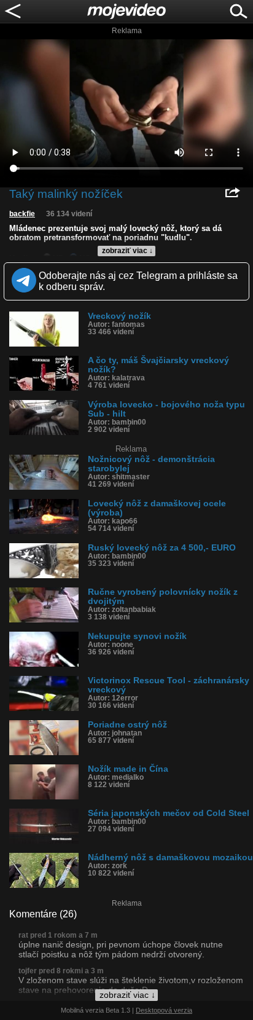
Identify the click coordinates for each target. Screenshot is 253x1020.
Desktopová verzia (164, 1010)
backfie (22, 214)
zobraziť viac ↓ (127, 250)
